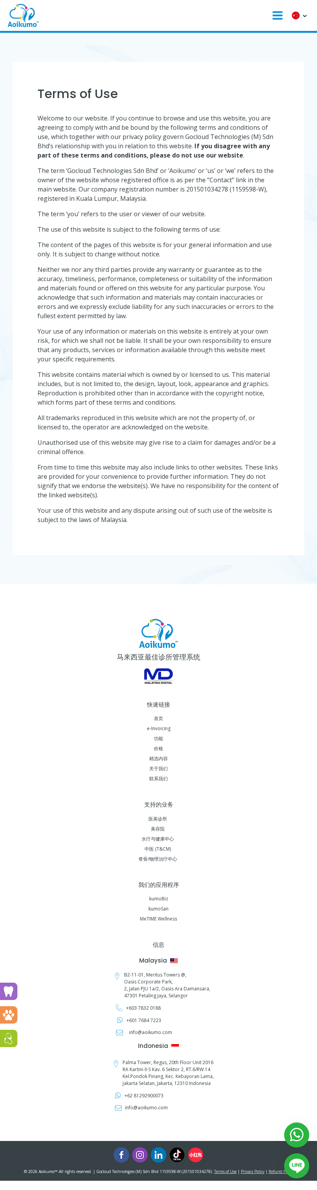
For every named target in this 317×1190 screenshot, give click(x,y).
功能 (158, 738)
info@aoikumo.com (150, 1032)
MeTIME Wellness (158, 918)
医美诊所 (157, 818)
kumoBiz (158, 898)
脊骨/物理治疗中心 (157, 859)
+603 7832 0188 (144, 1008)
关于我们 (158, 768)
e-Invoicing (158, 728)
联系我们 (158, 778)
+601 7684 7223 (143, 1020)
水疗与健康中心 (157, 839)
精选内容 (158, 758)
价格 (158, 748)
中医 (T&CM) (158, 849)
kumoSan (158, 908)
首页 (158, 718)
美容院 (158, 829)
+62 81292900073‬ (144, 1095)
